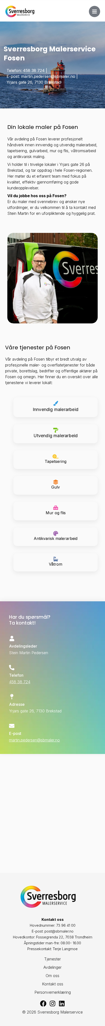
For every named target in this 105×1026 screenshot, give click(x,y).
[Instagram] (52, 1003)
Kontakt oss (52, 983)
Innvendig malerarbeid (55, 409)
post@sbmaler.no (59, 931)
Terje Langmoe (65, 948)
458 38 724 (19, 681)
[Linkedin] (62, 1003)
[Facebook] (43, 1003)
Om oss (52, 975)
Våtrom (55, 564)
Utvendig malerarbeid (55, 435)
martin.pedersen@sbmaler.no (34, 740)
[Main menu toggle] (94, 11)
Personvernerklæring (52, 992)
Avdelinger (52, 967)
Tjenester (52, 959)
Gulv (55, 487)
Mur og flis (56, 512)
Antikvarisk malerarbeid (55, 538)
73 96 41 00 (65, 925)
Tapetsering (55, 461)
